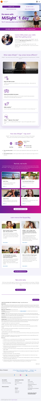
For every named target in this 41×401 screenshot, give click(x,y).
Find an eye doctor (5, 386)
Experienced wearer (18, 383)
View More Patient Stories (20, 209)
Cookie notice (30, 386)
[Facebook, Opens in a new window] (14, 375)
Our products (4, 379)
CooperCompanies (14, 399)
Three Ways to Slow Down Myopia (21, 370)
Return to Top (35, 299)
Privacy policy (30, 381)
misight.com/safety (23, 311)
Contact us (17, 392)
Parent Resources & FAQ (11, 9)
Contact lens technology (6, 383)
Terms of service (31, 383)
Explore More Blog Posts (20, 271)
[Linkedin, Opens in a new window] (26, 375)
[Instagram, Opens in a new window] (20, 375)
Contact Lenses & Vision (19, 379)
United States (37, 1)
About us (16, 388)
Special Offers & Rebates (30, 9)
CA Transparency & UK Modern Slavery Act (33, 389)
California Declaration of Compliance (32, 385)
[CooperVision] (21, 1)
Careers (16, 389)
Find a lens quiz (4, 381)
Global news (17, 391)
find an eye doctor (20, 290)
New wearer (17, 381)
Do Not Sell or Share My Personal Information (32, 393)
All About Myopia (29, 6)
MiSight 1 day (33, 370)
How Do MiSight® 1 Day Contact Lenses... (25, 371)
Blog (15, 384)
